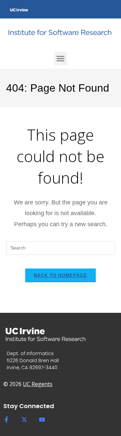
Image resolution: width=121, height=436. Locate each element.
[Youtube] (42, 420)
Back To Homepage (60, 275)
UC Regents (37, 384)
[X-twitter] (24, 420)
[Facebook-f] (6, 420)
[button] (60, 58)
